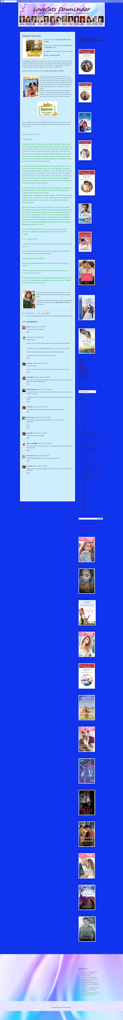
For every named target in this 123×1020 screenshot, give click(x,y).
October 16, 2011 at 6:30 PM (44, 443)
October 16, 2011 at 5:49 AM (38, 327)
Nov (83, 429)
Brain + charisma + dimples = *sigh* (91, 446)
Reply (28, 332)
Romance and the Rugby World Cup (91, 465)
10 (81, 510)
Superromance (63, 316)
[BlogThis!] (43, 313)
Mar (83, 501)
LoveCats (45, 316)
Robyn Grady (30, 443)
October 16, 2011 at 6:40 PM (42, 455)
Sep (83, 485)
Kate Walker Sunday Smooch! (89, 468)
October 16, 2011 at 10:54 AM (44, 389)
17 (81, 407)
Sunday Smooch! (86, 457)
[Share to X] (45, 313)
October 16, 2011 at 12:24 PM (42, 417)
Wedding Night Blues (87, 479)
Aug (83, 487)
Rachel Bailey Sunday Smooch (89, 481)
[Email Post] (38, 313)
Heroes (83, 454)
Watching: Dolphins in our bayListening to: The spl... (92, 475)
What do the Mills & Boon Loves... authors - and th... (92, 471)
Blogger (69, 1007)
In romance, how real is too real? (90, 460)
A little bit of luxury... (87, 462)
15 (81, 413)
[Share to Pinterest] (48, 313)
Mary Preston (30, 456)
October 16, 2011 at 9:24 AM (36, 337)
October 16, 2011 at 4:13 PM (39, 433)
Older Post (71, 505)
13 (81, 418)
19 (81, 402)
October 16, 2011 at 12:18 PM (39, 407)
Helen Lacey (82, 372)
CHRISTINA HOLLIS (87, 444)
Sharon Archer (31, 417)
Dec (83, 426)
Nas (28, 337)
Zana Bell (48, 47)
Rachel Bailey (30, 377)
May (83, 496)
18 (81, 405)
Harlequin (39, 316)
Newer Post (24, 505)
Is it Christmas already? (87, 434)
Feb (83, 504)
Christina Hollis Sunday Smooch (90, 437)
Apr (83, 498)
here (44, 67)
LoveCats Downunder (53, 316)
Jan (83, 507)
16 (81, 410)
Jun (83, 493)
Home (48, 505)
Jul (83, 490)
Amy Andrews (82, 364)
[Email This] (42, 313)
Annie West (82, 366)
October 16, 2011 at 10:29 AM (42, 377)
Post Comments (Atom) (33, 509)
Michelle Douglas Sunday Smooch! (90, 449)
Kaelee (28, 327)
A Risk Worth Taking (31, 316)
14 (81, 416)
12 (81, 421)
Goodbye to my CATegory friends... (90, 452)
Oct (83, 432)
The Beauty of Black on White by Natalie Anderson (92, 440)
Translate (90, 394)
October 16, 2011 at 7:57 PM (39, 466)
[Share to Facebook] (47, 313)
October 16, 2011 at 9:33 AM (39, 363)
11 (81, 424)
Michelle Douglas (31, 389)
